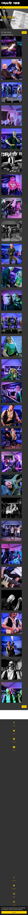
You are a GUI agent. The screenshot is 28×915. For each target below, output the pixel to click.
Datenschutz (14, 888)
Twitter (14, 733)
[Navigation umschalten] (2, 7)
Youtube (14, 750)
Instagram (14, 742)
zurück (24, 32)
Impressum (14, 880)
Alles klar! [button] (14, 912)
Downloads (14, 905)
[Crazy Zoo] (10, 3)
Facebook (14, 725)
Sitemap (14, 896)
